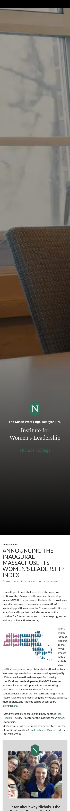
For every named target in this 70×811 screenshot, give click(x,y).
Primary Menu (66, 4)
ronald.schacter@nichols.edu (45, 729)
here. (15, 705)
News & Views (10, 544)
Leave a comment (51, 581)
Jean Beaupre (30, 581)
